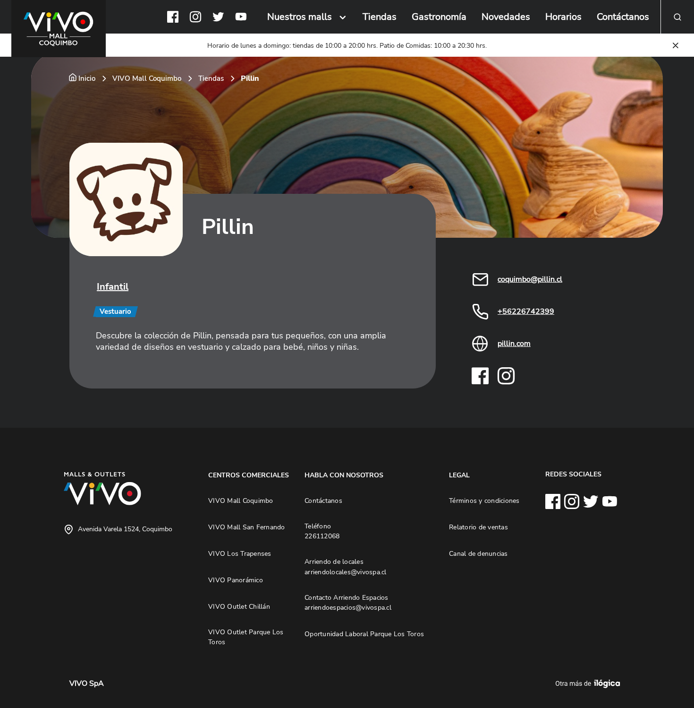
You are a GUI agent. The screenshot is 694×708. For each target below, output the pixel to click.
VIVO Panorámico (235, 580)
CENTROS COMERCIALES (248, 475)
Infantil (112, 286)
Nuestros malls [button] (299, 16)
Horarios (563, 16)
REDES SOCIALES (573, 474)
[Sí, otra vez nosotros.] (589, 683)
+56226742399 (526, 311)
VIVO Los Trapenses (239, 553)
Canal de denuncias (478, 553)
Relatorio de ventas (478, 527)
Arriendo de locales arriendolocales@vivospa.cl (346, 567)
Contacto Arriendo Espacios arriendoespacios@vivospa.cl (348, 603)
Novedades (506, 16)
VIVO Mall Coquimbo (146, 78)
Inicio (86, 78)
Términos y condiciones (484, 500)
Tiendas (380, 16)
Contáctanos (623, 16)
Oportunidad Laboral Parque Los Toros (364, 634)
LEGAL (459, 475)
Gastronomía (439, 16)
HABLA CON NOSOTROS (344, 475)
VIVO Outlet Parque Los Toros (246, 637)
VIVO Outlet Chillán (239, 606)
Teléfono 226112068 (322, 531)
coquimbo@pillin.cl (530, 279)
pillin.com (514, 343)
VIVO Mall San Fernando (246, 527)
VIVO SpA (86, 683)
